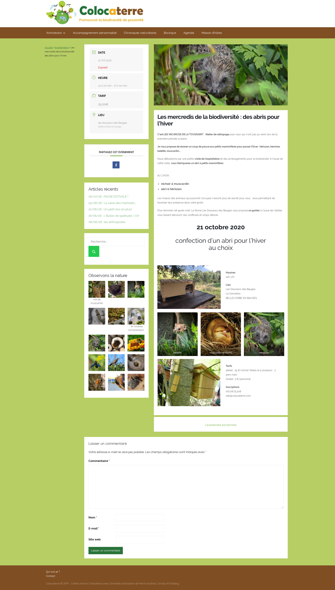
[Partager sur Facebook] (116, 164)
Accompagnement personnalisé (95, 33)
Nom (92, 517)
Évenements (61, 47)
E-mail (93, 528)
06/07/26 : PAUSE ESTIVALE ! (108, 196)
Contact (50, 576)
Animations (54, 33)
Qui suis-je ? (53, 571)
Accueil (49, 47)
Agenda (188, 33)
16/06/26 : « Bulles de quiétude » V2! (113, 215)
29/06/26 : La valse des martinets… (112, 203)
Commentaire (99, 461)
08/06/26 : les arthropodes (106, 222)
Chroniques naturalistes (140, 33)
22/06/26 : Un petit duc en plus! (110, 209)
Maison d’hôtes (212, 33)
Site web (94, 539)
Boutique (170, 33)
